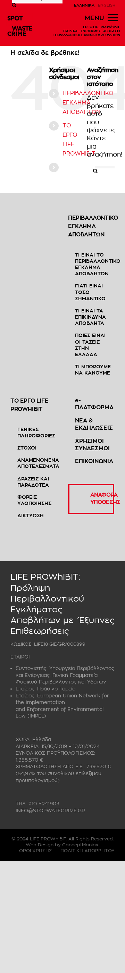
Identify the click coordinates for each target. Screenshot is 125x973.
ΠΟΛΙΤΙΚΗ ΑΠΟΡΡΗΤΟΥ (87, 850)
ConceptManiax (80, 844)
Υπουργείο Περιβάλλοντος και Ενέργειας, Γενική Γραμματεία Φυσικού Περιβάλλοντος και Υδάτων (65, 675)
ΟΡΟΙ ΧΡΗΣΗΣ (35, 850)
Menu (94, 18)
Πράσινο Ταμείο (56, 688)
